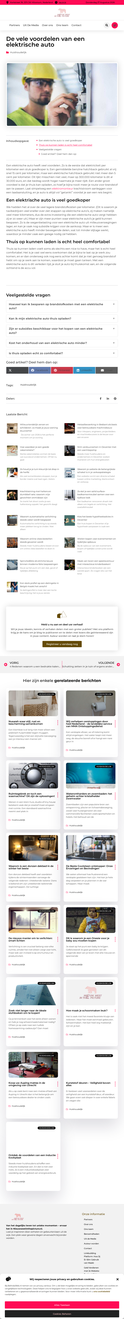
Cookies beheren (62, 1314)
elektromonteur (62, 188)
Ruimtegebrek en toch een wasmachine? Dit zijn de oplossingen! (32, 795)
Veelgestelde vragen (50, 149)
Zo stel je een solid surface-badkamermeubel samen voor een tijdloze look (95, 494)
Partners (14, 25)
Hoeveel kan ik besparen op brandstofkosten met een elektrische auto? (62, 306)
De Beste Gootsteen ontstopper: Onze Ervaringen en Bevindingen (89, 867)
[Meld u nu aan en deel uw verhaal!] (62, 614)
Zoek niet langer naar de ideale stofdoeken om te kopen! (27, 1011)
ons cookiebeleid (101, 1291)
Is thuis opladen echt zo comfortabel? (62, 353)
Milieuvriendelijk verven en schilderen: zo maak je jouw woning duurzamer (39, 427)
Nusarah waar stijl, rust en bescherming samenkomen (26, 722)
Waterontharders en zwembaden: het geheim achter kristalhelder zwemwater (89, 796)
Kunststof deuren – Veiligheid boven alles (88, 1084)
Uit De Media (31, 25)
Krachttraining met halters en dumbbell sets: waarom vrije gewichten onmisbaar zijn (35, 494)
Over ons (47, 25)
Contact (76, 25)
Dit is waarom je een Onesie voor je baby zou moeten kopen (87, 939)
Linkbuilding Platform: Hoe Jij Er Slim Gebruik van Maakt (92, 1258)
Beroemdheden (91, 1234)
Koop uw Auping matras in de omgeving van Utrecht (27, 1084)
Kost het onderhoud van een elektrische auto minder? (62, 343)
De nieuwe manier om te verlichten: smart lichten (30, 939)
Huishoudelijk (18, 52)
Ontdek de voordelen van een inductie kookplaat (32, 1156)
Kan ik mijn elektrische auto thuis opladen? (62, 318)
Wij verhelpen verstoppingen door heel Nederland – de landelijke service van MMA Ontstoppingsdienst (89, 724)
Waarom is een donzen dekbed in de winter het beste (31, 867)
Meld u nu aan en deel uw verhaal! (62, 624)
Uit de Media (90, 1239)
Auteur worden (91, 1243)
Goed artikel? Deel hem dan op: (59, 154)
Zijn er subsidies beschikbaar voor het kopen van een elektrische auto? (62, 330)
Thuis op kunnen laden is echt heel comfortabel (65, 145)
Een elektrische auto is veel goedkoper (60, 140)
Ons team (62, 25)
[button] (117, 1279)
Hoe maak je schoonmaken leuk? (87, 1010)
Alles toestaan (62, 1305)
